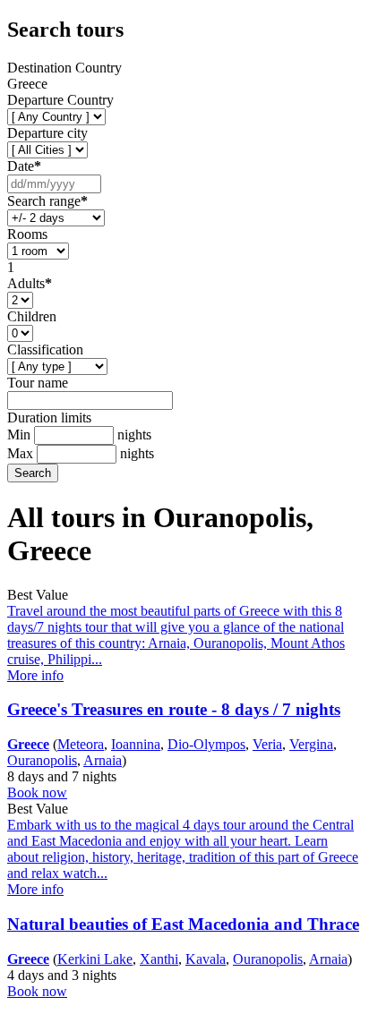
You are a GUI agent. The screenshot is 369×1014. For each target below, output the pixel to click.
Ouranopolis (42, 760)
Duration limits (49, 417)
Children (31, 316)
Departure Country (60, 99)
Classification (45, 349)
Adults (29, 283)
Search (32, 473)
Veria (267, 744)
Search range (47, 201)
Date (24, 166)
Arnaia (102, 760)
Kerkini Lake (95, 959)
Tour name (37, 382)
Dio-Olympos (206, 744)
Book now (37, 792)
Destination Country (64, 67)
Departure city (47, 133)
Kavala (205, 959)
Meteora (80, 744)
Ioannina (135, 744)
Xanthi (159, 959)
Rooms (27, 234)
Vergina (311, 744)
